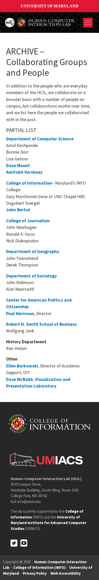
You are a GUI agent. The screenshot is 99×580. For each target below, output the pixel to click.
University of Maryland (49, 6)
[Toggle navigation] (88, 22)
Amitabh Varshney (24, 172)
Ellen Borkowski (22, 366)
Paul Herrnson (20, 313)
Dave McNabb (19, 379)
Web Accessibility (66, 573)
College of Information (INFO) (39, 567)
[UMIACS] (45, 459)
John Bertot (18, 210)
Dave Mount (18, 165)
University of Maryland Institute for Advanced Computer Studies (48, 523)
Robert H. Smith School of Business (41, 324)
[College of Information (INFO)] (49, 423)
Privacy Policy (35, 573)
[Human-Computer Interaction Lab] (40, 22)
